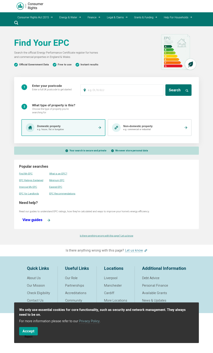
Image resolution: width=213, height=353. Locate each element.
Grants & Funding (143, 17)
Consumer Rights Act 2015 (33, 17)
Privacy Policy (89, 321)
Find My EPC (26, 174)
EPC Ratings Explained (31, 180)
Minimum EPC (56, 180)
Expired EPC (55, 187)
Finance (92, 17)
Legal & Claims (115, 17)
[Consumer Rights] (30, 6)
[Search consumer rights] (16, 23)
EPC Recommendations (62, 193)
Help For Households (176, 17)
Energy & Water (68, 17)
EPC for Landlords (29, 193)
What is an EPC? (58, 174)
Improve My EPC (28, 187)
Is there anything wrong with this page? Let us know (106, 236)
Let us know (134, 250)
